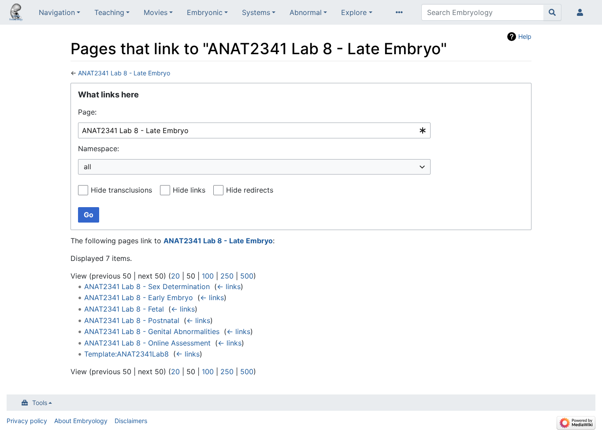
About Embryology (81, 420)
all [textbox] (87, 166)
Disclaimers (131, 420)
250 (227, 275)
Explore (354, 12)
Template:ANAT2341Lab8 (126, 353)
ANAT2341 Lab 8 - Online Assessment (147, 342)
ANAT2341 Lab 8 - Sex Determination (147, 286)
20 (175, 275)
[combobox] (254, 131)
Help (524, 36)
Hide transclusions (121, 190)
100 (208, 275)
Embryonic (205, 12)
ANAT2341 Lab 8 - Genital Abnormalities (151, 331)
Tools (39, 402)
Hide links (189, 190)
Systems (256, 12)
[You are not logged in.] (582, 12)
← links (229, 286)
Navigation (57, 12)
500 (246, 275)
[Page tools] (401, 12)
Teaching (109, 12)
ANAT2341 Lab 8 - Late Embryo (124, 73)
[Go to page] (552, 12)
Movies (155, 12)
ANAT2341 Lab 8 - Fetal (124, 309)
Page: (87, 112)
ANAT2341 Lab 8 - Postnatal (131, 320)
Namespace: (98, 148)
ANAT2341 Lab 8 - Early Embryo (138, 297)
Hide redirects (249, 190)
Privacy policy (27, 420)
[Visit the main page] (16, 13)
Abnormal (306, 12)
